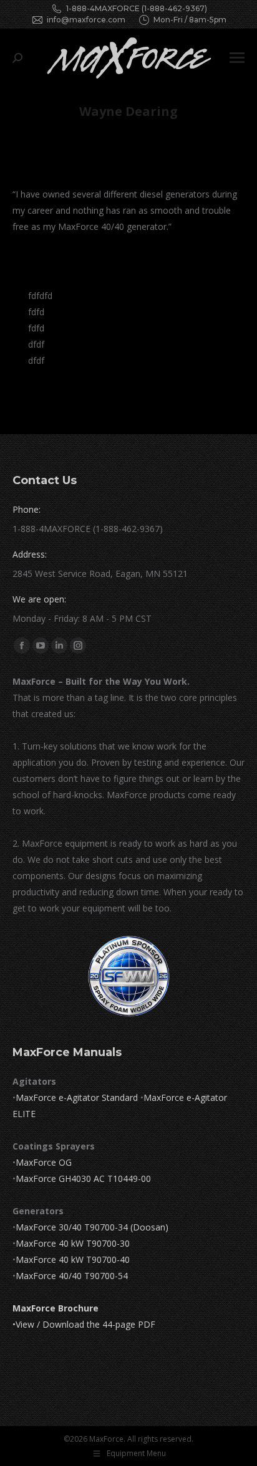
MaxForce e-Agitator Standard (77, 1097)
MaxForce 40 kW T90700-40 (73, 1259)
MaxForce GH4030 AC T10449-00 (83, 1178)
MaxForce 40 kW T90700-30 (73, 1243)
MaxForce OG (44, 1162)
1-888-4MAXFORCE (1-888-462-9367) (136, 8)
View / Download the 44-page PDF (85, 1324)
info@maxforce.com (86, 19)
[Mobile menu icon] (237, 57)
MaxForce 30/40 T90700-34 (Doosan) (92, 1227)
